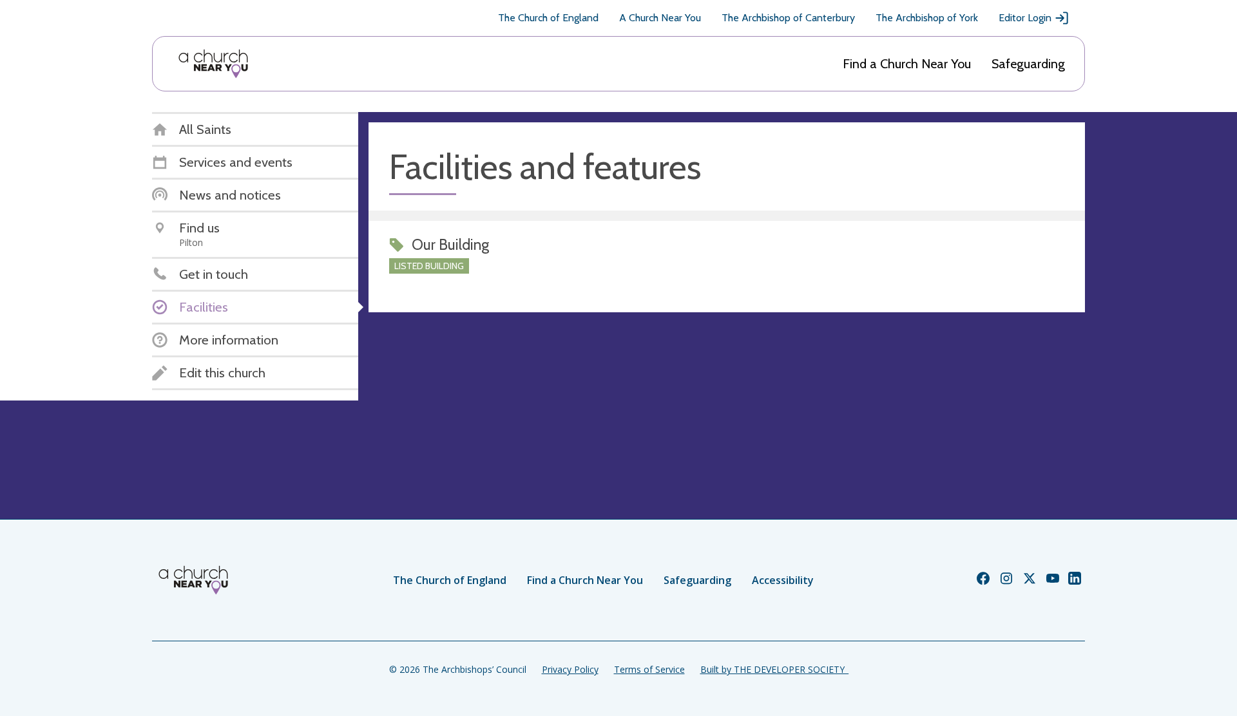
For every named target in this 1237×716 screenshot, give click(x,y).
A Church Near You (660, 18)
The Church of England (548, 18)
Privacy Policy (570, 669)
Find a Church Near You (907, 63)
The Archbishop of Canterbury (788, 18)
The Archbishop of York (927, 18)
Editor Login (1025, 18)
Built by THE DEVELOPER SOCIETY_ (774, 669)
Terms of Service (649, 669)
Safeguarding (1028, 63)
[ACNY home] (213, 64)
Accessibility (783, 580)
